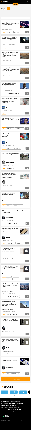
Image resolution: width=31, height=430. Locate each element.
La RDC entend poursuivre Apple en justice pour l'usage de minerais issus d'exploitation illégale (10, 54)
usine (14, 278)
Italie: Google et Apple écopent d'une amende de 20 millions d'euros (10, 285)
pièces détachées (10, 334)
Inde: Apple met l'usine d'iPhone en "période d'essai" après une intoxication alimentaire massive (10, 267)
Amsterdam (9, 168)
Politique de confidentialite (16, 403)
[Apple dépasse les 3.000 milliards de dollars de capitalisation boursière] (24, 251)
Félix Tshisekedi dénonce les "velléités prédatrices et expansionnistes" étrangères (9, 85)
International (18, 128)
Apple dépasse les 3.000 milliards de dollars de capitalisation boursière (8, 250)
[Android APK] (5, 416)
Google (14, 296)
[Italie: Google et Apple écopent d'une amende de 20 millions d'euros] (24, 286)
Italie (8, 296)
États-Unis (16, 32)
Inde (8, 278)
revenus (18, 243)
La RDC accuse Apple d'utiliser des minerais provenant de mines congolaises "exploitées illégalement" (10, 100)
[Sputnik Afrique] (5, 2)
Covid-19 (16, 148)
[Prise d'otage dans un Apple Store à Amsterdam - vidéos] (24, 156)
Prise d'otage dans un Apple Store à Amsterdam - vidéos (10, 154)
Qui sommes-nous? (6, 401)
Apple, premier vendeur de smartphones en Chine (8, 193)
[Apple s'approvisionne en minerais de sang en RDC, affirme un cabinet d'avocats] (24, 70)
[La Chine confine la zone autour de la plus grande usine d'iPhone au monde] (24, 136)
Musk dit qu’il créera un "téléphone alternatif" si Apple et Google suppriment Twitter (10, 120)
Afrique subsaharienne (12, 78)
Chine (8, 148)
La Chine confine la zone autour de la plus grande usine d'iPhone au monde (10, 135)
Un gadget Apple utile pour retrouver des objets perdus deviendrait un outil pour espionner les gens (9, 175)
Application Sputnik (16, 409)
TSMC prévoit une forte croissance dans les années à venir (14, 211)
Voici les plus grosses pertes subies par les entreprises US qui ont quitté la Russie (10, 23)
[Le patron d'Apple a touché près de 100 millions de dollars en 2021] (24, 231)
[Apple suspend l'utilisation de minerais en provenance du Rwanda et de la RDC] (24, 40)
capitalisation (10, 261)
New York (19, 261)
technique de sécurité (11, 188)
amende (15, 314)
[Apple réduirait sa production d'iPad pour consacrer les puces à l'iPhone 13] (24, 341)
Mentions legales (15, 401)
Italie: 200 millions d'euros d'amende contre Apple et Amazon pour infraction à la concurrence (9, 303)
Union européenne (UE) (12, 373)
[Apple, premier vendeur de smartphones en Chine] (24, 195)
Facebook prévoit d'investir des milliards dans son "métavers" (10, 359)
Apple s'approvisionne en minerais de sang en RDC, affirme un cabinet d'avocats (10, 69)
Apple (3, 9)
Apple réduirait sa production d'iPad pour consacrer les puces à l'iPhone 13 (10, 340)
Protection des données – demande (10, 407)
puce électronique (11, 223)
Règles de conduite (6, 409)
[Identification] (20, 1)
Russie (8, 32)
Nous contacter (5, 403)
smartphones (17, 205)
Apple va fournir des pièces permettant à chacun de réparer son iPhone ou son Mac (10, 321)
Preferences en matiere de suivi (9, 412)
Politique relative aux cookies (8, 405)
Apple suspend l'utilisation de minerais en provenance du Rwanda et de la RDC (9, 39)
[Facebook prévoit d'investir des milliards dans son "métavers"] (24, 361)
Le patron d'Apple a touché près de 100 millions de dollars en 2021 (10, 230)
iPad (8, 353)
